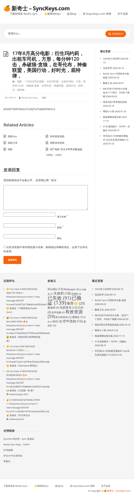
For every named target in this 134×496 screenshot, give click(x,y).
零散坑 (6, 461)
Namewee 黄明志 (27, 365)
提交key (71, 13)
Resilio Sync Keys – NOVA (16, 444)
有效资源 (65, 314)
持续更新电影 (57, 136)
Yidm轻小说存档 (111, 58)
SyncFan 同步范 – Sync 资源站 (18, 438)
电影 (19, 81)
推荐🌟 (76, 303)
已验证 (65, 300)
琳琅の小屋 (108, 111)
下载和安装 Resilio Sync (24, 13)
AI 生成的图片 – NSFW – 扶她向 (110, 341)
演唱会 (77, 317)
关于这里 (122, 13)
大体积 (62, 293)
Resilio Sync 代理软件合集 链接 (110, 300)
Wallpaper (71, 289)
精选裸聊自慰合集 (112, 117)
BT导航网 (8, 450)
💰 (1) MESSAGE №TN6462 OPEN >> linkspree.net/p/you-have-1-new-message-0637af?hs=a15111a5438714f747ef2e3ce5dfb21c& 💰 (27, 407)
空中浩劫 (73, 321)
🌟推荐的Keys (52, 13)
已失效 (59, 298)
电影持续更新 (57, 142)
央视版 (76, 293)
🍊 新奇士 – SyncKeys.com (36, 8)
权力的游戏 (63, 317)
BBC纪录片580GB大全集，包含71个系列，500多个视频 (116, 92)
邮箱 (60, 227)
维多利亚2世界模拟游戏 (115, 102)
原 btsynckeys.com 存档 (97, 13)
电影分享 (12, 142)
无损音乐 (68, 307)
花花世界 (107, 68)
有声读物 (58, 312)
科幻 (57, 321)
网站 (59, 238)
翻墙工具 (107, 83)
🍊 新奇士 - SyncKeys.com (117, 490)
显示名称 (62, 216)
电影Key (12, 136)
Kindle (55, 289)
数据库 (53, 307)
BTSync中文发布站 (12, 455)
